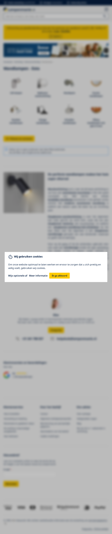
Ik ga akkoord (59, 275)
